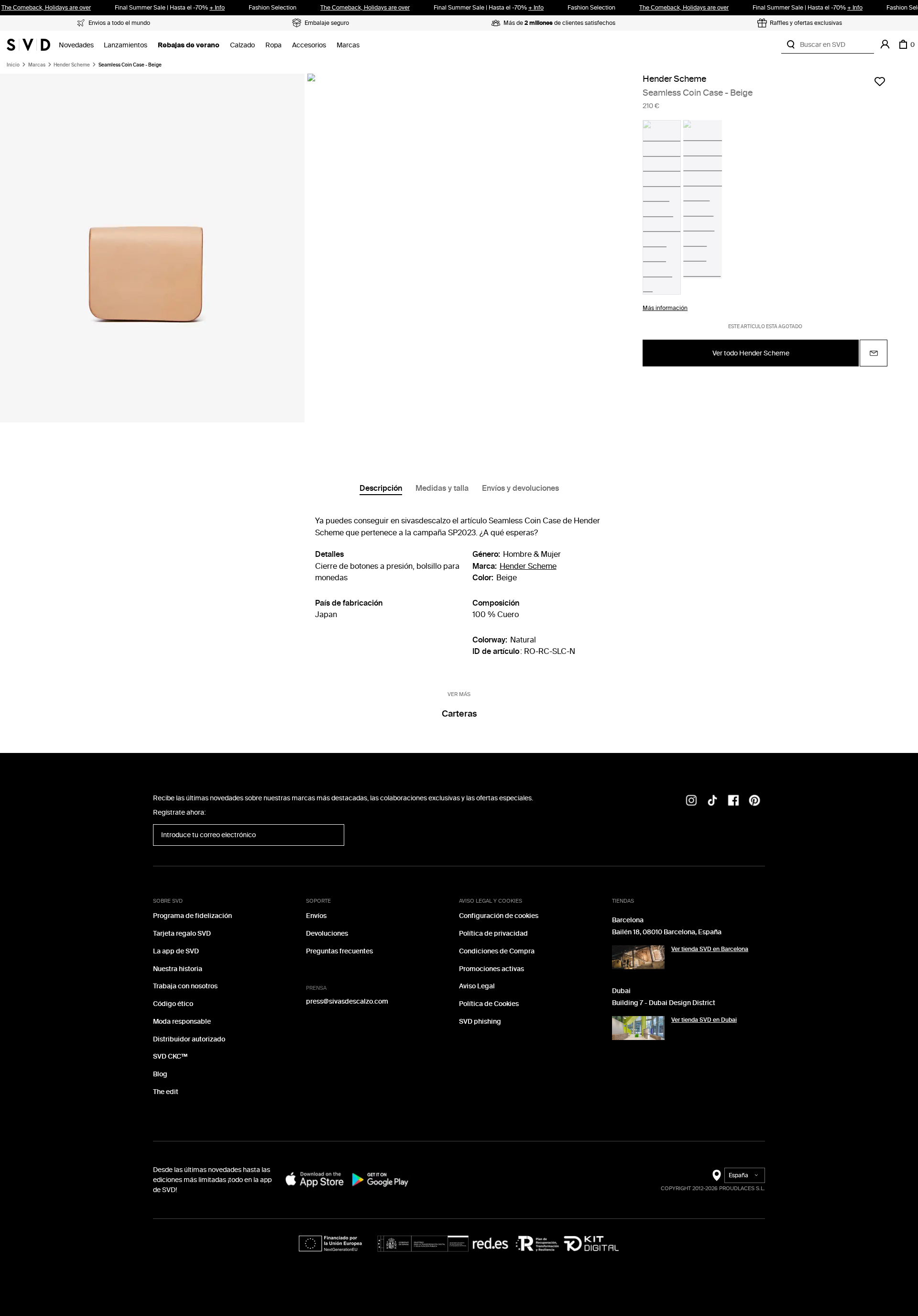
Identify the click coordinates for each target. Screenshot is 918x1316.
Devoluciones (327, 933)
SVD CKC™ (170, 1056)
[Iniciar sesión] (885, 44)
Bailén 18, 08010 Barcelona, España (666, 932)
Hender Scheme (72, 65)
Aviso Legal (477, 986)
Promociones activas (491, 969)
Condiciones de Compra (497, 951)
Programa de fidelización (192, 916)
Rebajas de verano (188, 45)
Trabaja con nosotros (185, 986)
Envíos (316, 916)
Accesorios (309, 45)
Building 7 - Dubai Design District (663, 1003)
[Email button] (873, 353)
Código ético (173, 1004)
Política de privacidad (493, 933)
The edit (165, 1092)
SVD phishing (480, 1021)
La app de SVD (176, 951)
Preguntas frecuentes (339, 951)
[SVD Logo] (28, 44)
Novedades (76, 45)
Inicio (13, 65)
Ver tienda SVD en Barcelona (709, 949)
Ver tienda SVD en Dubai (704, 1020)
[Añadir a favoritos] (879, 81)
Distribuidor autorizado (189, 1039)
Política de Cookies (489, 1004)
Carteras (459, 714)
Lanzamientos (125, 45)
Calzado (242, 45)
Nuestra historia (177, 969)
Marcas (348, 45)
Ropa (273, 45)
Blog (160, 1074)
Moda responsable (182, 1021)
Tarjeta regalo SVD (182, 933)
